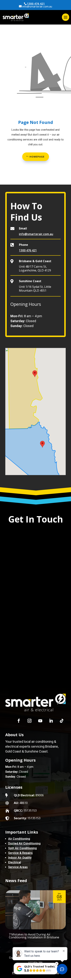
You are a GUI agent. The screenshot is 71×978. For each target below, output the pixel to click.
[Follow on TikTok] (62, 721)
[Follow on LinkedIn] (51, 721)
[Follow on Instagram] (29, 721)
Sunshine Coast (30, 281)
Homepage (36, 156)
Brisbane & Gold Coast (35, 261)
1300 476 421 (36, 3)
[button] (42, 444)
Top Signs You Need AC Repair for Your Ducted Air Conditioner (32, 935)
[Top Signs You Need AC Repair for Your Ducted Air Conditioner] (35, 909)
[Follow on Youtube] (40, 721)
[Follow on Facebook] (19, 721)
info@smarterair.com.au (36, 234)
